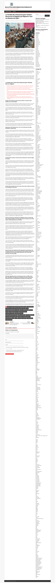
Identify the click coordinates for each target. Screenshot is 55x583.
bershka (37, 122)
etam (36, 283)
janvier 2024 (37, 63)
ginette (37, 322)
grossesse (37, 329)
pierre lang (37, 466)
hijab (36, 339)
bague (36, 104)
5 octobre (37, 71)
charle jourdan (38, 225)
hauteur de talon (15, 311)
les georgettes (38, 369)
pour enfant (37, 477)
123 (36, 70)
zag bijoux (37, 576)
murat (36, 424)
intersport (37, 347)
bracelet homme (38, 197)
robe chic (37, 496)
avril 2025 (37, 49)
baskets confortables (11, 306)
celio (36, 217)
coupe (27, 308)
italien (36, 348)
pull (36, 489)
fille (36, 297)
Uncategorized (38, 545)
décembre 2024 (38, 53)
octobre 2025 (37, 43)
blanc (36, 173)
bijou (36, 124)
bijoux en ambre (38, 152)
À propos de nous (8, 11)
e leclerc (37, 273)
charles (37, 226)
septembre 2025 (38, 44)
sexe (36, 512)
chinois (37, 239)
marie (36, 396)
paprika (37, 446)
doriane (37, 271)
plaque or (37, 473)
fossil (36, 299)
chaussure (37, 231)
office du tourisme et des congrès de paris (41, 435)
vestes (36, 554)
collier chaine (37, 247)
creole (36, 257)
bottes (26, 20)
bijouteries (37, 141)
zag (36, 575)
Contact (14, 11)
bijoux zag (37, 169)
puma (36, 492)
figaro (36, 296)
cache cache (37, 203)
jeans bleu (37, 354)
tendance (37, 529)
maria (36, 394)
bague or (37, 115)
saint (36, 502)
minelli (36, 416)
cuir (36, 260)
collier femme (37, 250)
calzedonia (37, 207)
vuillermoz (37, 572)
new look (37, 431)
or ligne (37, 440)
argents (37, 93)
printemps (37, 487)
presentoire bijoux (38, 485)
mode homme (38, 419)
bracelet (37, 194)
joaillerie (37, 358)
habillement (37, 333)
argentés (37, 92)
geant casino (37, 313)
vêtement (37, 556)
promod (37, 488)
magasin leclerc (38, 378)
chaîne (36, 220)
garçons (37, 309)
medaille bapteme (38, 405)
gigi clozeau (37, 321)
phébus (37, 461)
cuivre (36, 261)
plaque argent (37, 472)
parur (36, 450)
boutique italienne (38, 192)
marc (36, 392)
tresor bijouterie (38, 538)
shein (36, 514)
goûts (10, 311)
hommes (37, 342)
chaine (36, 219)
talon (36, 528)
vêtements (37, 565)
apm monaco (37, 88)
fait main (37, 286)
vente (36, 550)
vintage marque (38, 571)
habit (36, 334)
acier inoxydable (38, 78)
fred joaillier (37, 304)
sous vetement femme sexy (39, 518)
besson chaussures (38, 123)
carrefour (37, 212)
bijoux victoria (37, 168)
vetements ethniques (38, 567)
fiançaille (37, 294)
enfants (37, 279)
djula (36, 268)
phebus (37, 460)
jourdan (37, 361)
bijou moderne (38, 131)
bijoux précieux (38, 166)
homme (37, 341)
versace (37, 552)
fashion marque (38, 287)
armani (37, 94)
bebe (36, 120)
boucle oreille (37, 188)
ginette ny (37, 323)
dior (36, 267)
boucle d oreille (38, 187)
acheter (37, 76)
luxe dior (37, 375)
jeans (36, 353)
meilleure (37, 409)
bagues (37, 116)
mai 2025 (37, 48)
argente (37, 90)
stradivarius (37, 522)
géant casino (37, 314)
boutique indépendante (39, 191)
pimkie (36, 470)
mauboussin (37, 403)
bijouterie (37, 134)
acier (36, 77)
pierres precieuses (38, 469)
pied (36, 462)
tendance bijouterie (38, 530)
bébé (36, 121)
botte (24, 20)
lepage (36, 368)
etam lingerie (37, 284)
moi (36, 420)
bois (36, 178)
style (13, 318)
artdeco (37, 98)
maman (37, 386)
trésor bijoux (37, 540)
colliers (37, 251)
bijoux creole (37, 148)
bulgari (36, 201)
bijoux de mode (38, 150)
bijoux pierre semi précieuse (39, 164)
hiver (36, 340)
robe (36, 495)
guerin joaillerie (38, 331)
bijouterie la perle (38, 138)
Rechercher (37, 14)
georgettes (37, 320)
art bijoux (37, 97)
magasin (37, 376)
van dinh (37, 547)
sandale (37, 505)
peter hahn (37, 456)
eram (36, 282)
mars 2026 (37, 38)
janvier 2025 (37, 52)
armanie (37, 95)
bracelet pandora (38, 198)
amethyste (37, 83)
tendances (37, 532)
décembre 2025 (38, 41)
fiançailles (37, 295)
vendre (37, 548)
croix (36, 259)
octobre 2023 (37, 66)
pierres (37, 468)
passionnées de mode (21, 316)
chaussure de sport (38, 234)
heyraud (37, 338)
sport (36, 519)
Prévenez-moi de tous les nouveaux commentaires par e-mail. (15, 350)
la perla (37, 363)
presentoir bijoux (38, 484)
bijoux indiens (37, 159)
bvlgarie (37, 202)
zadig (36, 573)
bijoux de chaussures (38, 149)
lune (36, 374)
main (36, 381)
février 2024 (37, 62)
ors (36, 443)
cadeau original (38, 205)
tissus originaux (29, 318)
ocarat (36, 433)
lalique (36, 365)
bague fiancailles (38, 113)
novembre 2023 (38, 65)
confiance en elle (8, 308)
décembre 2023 (38, 64)
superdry (37, 524)
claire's (37, 242)
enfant (36, 278)
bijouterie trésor (38, 140)
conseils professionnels (16, 308)
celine (36, 216)
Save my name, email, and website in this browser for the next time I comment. (17, 347)
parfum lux (37, 447)
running (37, 501)
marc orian (37, 393)
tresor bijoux (37, 539)
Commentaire (7, 333)
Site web (6, 344)
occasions (7, 316)
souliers (37, 517)
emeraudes (37, 276)
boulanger (37, 189)
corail (36, 252)
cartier (36, 213)
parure (36, 451)
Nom (6, 339)
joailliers (37, 360)
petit (36, 457)
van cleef (37, 546)
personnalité (28, 316)
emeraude (37, 275)
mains (36, 382)
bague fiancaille (38, 111)
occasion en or (38, 434)
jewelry (37, 356)
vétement (37, 557)
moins (36, 421)
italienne (37, 349)
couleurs (23, 308)
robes (36, 499)
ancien (36, 84)
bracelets (37, 199)
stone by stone (38, 521)
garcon (37, 307)
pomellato (37, 475)
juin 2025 (37, 47)
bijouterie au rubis (38, 135)
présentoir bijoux (38, 483)
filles (36, 298)
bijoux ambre (37, 145)
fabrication (37, 285)
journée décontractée (23, 311)
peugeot (37, 459)
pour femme (37, 478)
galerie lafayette (38, 305)
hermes (37, 336)
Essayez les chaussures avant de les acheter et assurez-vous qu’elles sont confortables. (20, 85)
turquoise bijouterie (38, 542)
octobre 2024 (37, 55)
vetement (37, 555)
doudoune (37, 272)
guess (36, 332)
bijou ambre (37, 125)
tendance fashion (38, 531)
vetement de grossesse (39, 558)
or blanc (37, 439)
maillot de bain (38, 380)
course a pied (37, 256)
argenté (37, 91)
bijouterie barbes (38, 136)
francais (37, 300)
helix (36, 335)
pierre (36, 463)
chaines (37, 224)
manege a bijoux (38, 388)
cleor (36, 244)
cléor (36, 243)
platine (36, 474)
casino (36, 214)
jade (36, 351)
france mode (37, 302)
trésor (36, 537)
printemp (37, 486)
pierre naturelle (38, 467)
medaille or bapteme (38, 407)
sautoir (37, 510)
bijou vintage (37, 133)
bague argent (37, 105)
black (36, 172)
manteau (37, 391)
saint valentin (37, 504)
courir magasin (38, 255)
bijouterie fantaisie (38, 137)
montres (37, 423)
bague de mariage (38, 107)
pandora (37, 445)
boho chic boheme (38, 177)
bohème (37, 175)
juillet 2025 (37, 46)
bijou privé (37, 132)
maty (36, 402)
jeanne (37, 352)
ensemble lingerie (38, 281)
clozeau (37, 245)
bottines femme (38, 186)
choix (24, 306)
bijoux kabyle (37, 161)
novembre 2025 (38, 42)
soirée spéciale (8, 318)
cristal (36, 258)
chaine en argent (38, 222)
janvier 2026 (37, 40)
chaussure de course (38, 233)
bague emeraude (38, 109)
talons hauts (24, 318)
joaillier (37, 359)
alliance (37, 80)
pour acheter (37, 476)
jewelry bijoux (37, 357)
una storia (37, 544)
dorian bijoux (37, 270)
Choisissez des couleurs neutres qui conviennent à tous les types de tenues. (18, 88)
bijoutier (37, 142)
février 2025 (37, 51)
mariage (37, 395)
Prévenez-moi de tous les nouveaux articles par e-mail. (14, 351)
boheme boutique (38, 176)
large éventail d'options (9, 313)
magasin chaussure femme (19, 313)
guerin (36, 330)
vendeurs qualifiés (9, 319)
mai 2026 (37, 36)
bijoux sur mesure (38, 167)
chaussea (37, 229)
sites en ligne (37, 516)
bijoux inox (37, 160)
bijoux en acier (38, 151)
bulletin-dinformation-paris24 (15, 20)
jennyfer (37, 355)
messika (37, 413)
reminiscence (37, 493)
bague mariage (38, 114)
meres (36, 412)
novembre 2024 (38, 54)
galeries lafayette (38, 306)
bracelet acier (37, 195)
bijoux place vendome (39, 165)
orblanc (37, 441)
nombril (37, 432)
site (36, 515)
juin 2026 (37, 35)
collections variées (30, 306)
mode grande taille (38, 418)
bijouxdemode (38, 170)
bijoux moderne (38, 162)
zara (36, 577)
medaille (37, 404)
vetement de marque (38, 559)
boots (36, 180)
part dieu (37, 449)
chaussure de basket (38, 232)
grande (37, 325)
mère (36, 411)
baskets (37, 119)
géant (36, 312)
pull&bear (37, 491)
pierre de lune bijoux (38, 465)
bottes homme (29, 20)
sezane (37, 513)
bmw (36, 174)
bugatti (37, 200)
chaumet (37, 228)
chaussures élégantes (19, 306)
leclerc (36, 367)
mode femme (37, 417)
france (36, 301)
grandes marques (38, 327)
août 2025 (37, 45)
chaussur (37, 230)
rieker (36, 494)
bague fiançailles (38, 112)
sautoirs (37, 511)
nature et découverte (38, 429)
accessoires (22, 20)
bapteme (37, 117)
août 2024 (37, 57)
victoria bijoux (37, 569)
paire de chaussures (13, 316)
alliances (37, 81)
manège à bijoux (38, 389)
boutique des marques (39, 190)
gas (36, 310)
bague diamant (38, 108)
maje (36, 385)
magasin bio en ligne (38, 377)
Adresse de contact (8, 342)
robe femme (37, 497)
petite (36, 458)
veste (36, 553)
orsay (36, 444)
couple (36, 253)
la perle (37, 364)
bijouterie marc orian (38, 139)
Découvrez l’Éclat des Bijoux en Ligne (41, 27)
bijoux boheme (38, 146)
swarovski (37, 525)
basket (36, 118)
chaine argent (37, 221)
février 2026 (37, 39)
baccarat (37, 103)
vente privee (37, 551)
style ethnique (37, 523)
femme (7, 311)
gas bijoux (37, 311)
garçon (37, 308)
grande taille (37, 326)
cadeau (37, 204)
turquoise (37, 541)
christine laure (37, 241)
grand (36, 324)
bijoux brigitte (37, 147)
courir (36, 254)
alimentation (37, 79)
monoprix (37, 422)
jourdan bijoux (38, 362)
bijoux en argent (38, 153)
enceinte (37, 277)
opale (36, 436)
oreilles (37, 442)
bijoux (36, 143)
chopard (37, 240)
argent (36, 89)
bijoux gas (37, 158)
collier (36, 246)
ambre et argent (38, 82)
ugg (36, 543)
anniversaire (37, 86)
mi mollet (37, 414)
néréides (37, 430)
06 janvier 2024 (8, 20)
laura (36, 366)
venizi (36, 549)
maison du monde (38, 384)
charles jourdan (38, 227)
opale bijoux (37, 437)
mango (37, 390)
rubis (36, 500)
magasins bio (37, 379)
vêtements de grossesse (39, 566)
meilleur (37, 408)
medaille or (37, 406)
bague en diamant (38, 110)
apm (36, 87)
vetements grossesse (39, 568)
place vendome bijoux (39, 471)
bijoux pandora (38, 163)
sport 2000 (37, 520)
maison (37, 383)
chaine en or (37, 223)
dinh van (37, 266)
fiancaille (37, 293)
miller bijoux (37, 415)
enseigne (37, 280)
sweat (36, 526)
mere (36, 410)
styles (16, 318)
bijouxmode (37, 171)
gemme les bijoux (38, 315)
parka (36, 448)
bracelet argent (38, 196)
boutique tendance (38, 193)
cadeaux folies (38, 206)
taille (19, 318)
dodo (36, 269)
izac (36, 350)
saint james (37, 503)
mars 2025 (37, 50)
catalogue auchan (38, 215)
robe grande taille (38, 498)
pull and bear (37, 490)
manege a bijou (38, 387)
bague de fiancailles (38, 106)
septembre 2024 (38, 56)
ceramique (37, 218)
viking (36, 570)
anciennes (37, 85)
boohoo (37, 179)
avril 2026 (37, 37)
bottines (37, 185)
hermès (37, 337)
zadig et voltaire (38, 574)
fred (36, 303)
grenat (36, 328)
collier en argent (38, 248)
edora (36, 274)
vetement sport (38, 564)
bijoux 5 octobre (38, 144)
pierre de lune (37, 464)
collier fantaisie (38, 249)
